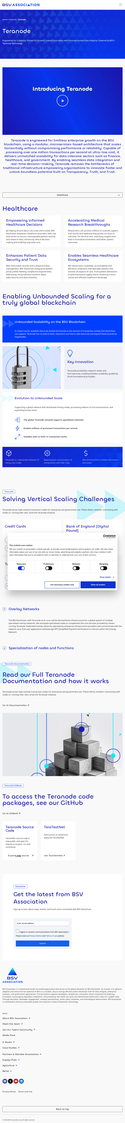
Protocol (12, 19)
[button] (121, 4)
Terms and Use (25, 1091)
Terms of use (51, 936)
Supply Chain (9, 1059)
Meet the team (11, 1023)
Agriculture (8, 1065)
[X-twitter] (10, 1081)
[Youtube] (15, 1081)
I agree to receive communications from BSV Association (44, 932)
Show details (105, 577)
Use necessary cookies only (62, 585)
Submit (43, 943)
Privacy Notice (36, 936)
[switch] (46, 567)
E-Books (7, 1042)
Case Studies (9, 1047)
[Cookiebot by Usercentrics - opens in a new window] (105, 536)
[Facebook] (4, 1081)
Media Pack (8, 1035)
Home (4, 19)
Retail (5, 1071)
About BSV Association (14, 1018)
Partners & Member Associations (20, 1054)
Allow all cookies (98, 585)
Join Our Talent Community (17, 1029)
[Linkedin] (21, 1081)
